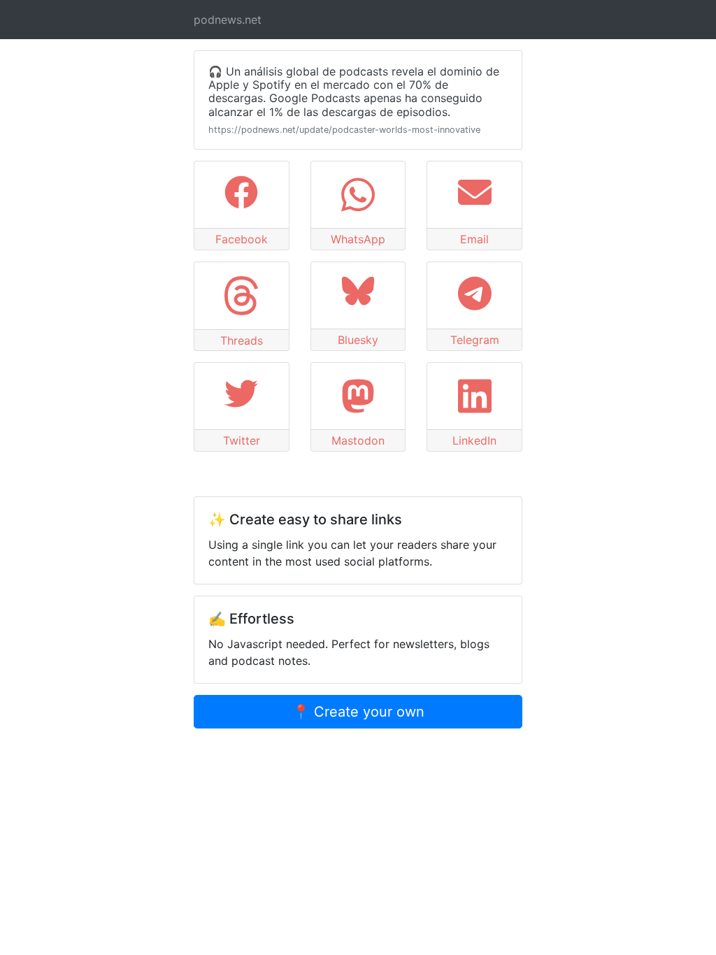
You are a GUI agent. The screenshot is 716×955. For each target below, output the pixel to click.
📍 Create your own (358, 711)
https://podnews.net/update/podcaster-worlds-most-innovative (344, 129)
